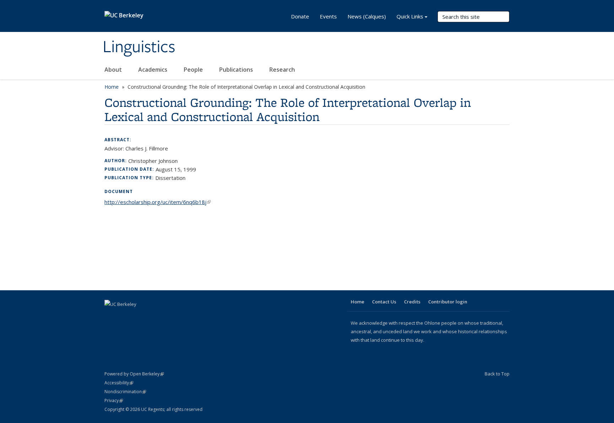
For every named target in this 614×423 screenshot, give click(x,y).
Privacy (113, 400)
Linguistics (139, 47)
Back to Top (497, 373)
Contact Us (384, 301)
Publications (236, 69)
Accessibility (118, 383)
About (113, 69)
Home (111, 86)
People (194, 69)
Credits (412, 301)
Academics (153, 69)
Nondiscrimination (125, 392)
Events (328, 16)
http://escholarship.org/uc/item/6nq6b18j (157, 201)
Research (282, 69)
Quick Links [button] (410, 16)
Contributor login (447, 301)
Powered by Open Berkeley (134, 374)
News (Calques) (367, 16)
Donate (300, 16)
